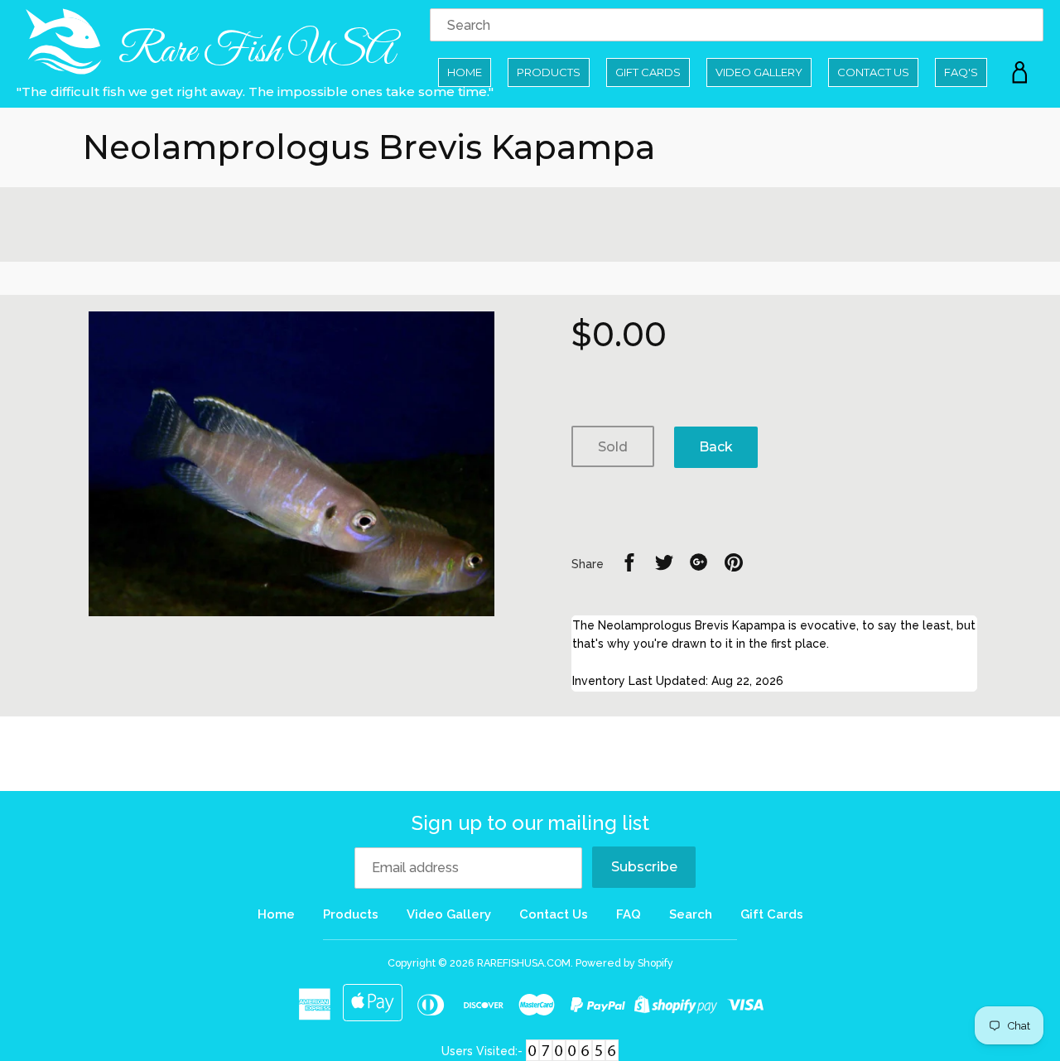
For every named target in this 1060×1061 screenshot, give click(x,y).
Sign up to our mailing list (530, 823)
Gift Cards (648, 72)
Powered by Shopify (624, 963)
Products (549, 72)
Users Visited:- (483, 1051)
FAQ (628, 914)
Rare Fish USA (253, 52)
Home (464, 72)
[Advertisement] (530, 224)
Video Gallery (759, 72)
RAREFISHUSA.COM (524, 963)
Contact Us (873, 72)
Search (690, 914)
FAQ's (961, 72)
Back (716, 447)
